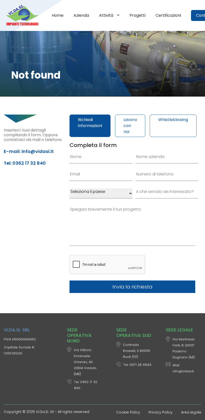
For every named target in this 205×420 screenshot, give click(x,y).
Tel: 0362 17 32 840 (25, 163)
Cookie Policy (128, 412)
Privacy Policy (160, 412)
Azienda (81, 15)
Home (58, 15)
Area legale (191, 412)
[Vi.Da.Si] (23, 15)
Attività (106, 15)
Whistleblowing (173, 120)
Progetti (138, 15)
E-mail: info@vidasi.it (29, 151)
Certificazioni (168, 15)
